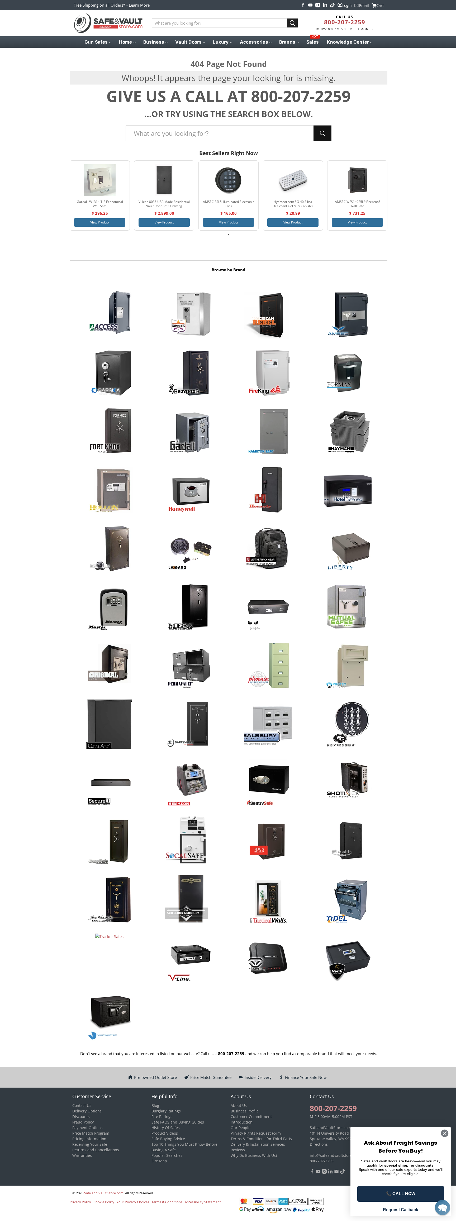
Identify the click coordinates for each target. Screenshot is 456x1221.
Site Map (159, 1160)
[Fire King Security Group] (268, 373)
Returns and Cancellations (95, 1149)
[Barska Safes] (109, 373)
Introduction (242, 1122)
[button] (442, 1207)
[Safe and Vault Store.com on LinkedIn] (325, 5)
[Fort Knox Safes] (109, 432)
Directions (319, 1144)
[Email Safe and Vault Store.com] (336, 1172)
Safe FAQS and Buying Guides (177, 1122)
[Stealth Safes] (347, 842)
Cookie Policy (103, 1202)
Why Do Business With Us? (254, 1155)
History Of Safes (165, 1127)
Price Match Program (90, 1133)
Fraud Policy (83, 1122)
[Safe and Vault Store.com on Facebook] (303, 5)
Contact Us (81, 1105)
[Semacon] (189, 783)
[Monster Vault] (268, 607)
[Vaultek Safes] (268, 959)
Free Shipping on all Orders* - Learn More (112, 5)
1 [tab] (228, 234)
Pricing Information (89, 1138)
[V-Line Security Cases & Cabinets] (189, 959)
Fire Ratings (161, 1116)
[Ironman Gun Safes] (109, 549)
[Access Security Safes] (109, 315)
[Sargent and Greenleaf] (347, 725)
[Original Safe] (109, 666)
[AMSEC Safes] (347, 315)
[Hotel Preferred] (347, 490)
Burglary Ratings (166, 1110)
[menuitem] (97, 42)
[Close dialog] (445, 1133)
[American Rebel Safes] (268, 315)
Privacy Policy (80, 1202)
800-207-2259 (344, 22)
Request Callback (400, 1210)
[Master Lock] (109, 607)
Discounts (81, 1116)
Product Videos (164, 1133)
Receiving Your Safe (89, 1144)
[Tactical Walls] (268, 900)
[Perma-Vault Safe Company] (189, 666)
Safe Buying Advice (168, 1138)
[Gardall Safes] (189, 432)
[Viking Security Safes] (109, 1017)
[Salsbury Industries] (268, 725)
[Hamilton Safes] (268, 432)
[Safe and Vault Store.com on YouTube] (310, 5)
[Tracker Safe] (109, 959)
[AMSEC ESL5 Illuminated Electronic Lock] (228, 180)
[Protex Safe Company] (347, 666)
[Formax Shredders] (347, 373)
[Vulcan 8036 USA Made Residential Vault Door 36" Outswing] (164, 180)
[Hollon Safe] (109, 490)
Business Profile (245, 1110)
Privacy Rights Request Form (256, 1133)
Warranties (82, 1155)
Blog (155, 1105)
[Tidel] (347, 900)
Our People (240, 1127)
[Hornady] (268, 490)
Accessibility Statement (203, 1202)
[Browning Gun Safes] (189, 373)
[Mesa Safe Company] (189, 607)
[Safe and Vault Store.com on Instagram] (317, 5)
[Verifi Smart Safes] (347, 959)
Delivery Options (87, 1110)
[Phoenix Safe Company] (268, 666)
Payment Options (87, 1127)
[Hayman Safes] (347, 432)
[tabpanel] (100, 195)
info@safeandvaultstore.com (335, 1155)
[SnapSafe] (109, 842)
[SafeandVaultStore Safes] (189, 725)
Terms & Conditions (166, 1202)
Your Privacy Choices (133, 1202)
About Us (239, 1105)
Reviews (238, 1149)
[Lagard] (189, 549)
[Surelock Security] (189, 900)
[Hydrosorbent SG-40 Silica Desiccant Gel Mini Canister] (293, 180)
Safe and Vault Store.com (104, 1193)
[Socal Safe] (189, 842)
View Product (99, 222)
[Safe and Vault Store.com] (108, 23)
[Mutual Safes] (347, 607)
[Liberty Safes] (347, 549)
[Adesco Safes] (189, 315)
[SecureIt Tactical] (109, 783)
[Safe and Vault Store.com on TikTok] (332, 5)
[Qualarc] (109, 725)
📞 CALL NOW (400, 1193)
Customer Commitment (251, 1116)
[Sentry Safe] (268, 783)
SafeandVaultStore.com (330, 1127)
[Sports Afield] (268, 842)
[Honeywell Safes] (189, 490)
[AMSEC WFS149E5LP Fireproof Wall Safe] (357, 180)
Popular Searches (166, 1155)
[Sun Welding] (109, 900)
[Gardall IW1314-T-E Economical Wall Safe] (100, 180)
